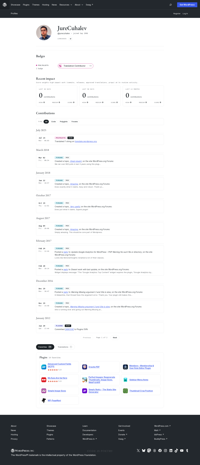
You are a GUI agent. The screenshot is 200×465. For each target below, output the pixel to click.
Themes (50, 430)
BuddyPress (160, 439)
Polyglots (63, 122)
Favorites (44, 347)
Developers (88, 434)
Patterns (50, 439)
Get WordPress (187, 5)
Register (177, 14)
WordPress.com (162, 426)
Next (115, 337)
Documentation (89, 430)
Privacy (14, 439)
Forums (75, 122)
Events (121, 430)
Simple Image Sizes (57, 391)
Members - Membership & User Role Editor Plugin (141, 366)
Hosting (14, 434)
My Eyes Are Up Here (57, 378)
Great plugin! (75, 161)
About (13, 426)
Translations (64, 347)
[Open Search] (170, 5)
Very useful (75, 206)
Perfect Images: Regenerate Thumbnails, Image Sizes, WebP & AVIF (102, 379)
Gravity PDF (94, 367)
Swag (122, 439)
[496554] (69, 329)
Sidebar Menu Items (138, 380)
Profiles (14, 13)
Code (53, 122)
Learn (85, 426)
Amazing (74, 184)
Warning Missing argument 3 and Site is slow (90, 306)
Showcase (51, 426)
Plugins (50, 434)
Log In (185, 14)
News (13, 430)
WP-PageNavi (54, 400)
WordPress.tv (90, 439)
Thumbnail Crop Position (141, 391)
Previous (87, 337)
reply (65, 252)
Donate (122, 434)
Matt (157, 430)
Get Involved (124, 426)
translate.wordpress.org (86, 141)
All (46, 122)
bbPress (159, 434)
